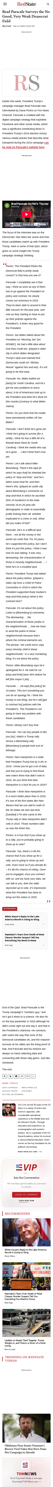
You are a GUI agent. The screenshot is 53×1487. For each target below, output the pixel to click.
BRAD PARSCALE (29, 1088)
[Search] (48, 4)
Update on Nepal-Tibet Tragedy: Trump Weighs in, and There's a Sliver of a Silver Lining (25, 1343)
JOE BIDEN (26, 1091)
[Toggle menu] (5, 4)
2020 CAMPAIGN (10, 1088)
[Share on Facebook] (16, 1076)
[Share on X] (4, 1076)
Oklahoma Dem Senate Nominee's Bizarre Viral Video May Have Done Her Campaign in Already (25, 1449)
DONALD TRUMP (10, 1091)
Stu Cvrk (6, 26)
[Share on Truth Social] (10, 1076)
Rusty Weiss (10, 1256)
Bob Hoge (9, 1303)
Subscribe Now (26, 1201)
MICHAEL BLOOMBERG (12, 1094)
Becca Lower (10, 1349)
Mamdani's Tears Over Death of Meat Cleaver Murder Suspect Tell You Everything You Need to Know (23, 1296)
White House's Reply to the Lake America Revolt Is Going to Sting (25, 1251)
